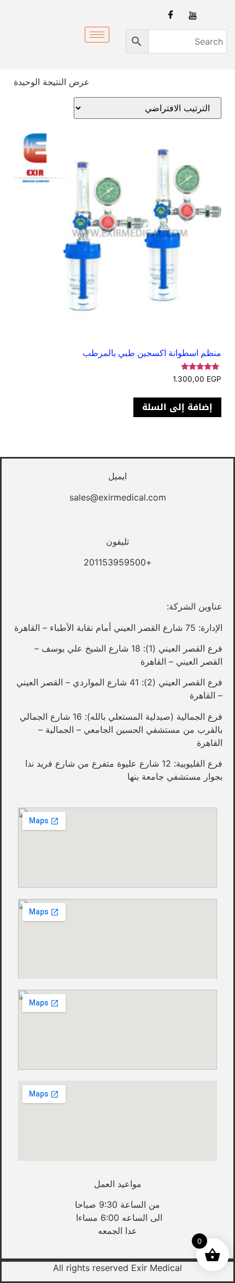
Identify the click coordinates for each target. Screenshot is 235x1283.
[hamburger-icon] (97, 35)
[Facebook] (171, 15)
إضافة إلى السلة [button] (177, 407)
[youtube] (193, 14)
